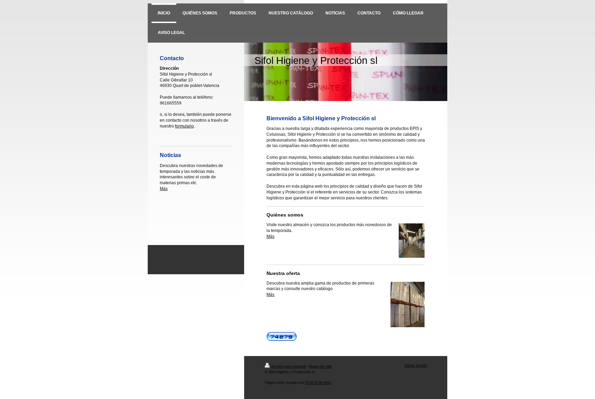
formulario (184, 126)
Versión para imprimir (288, 366)
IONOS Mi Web (318, 382)
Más (164, 188)
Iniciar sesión (416, 365)
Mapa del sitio (320, 366)
